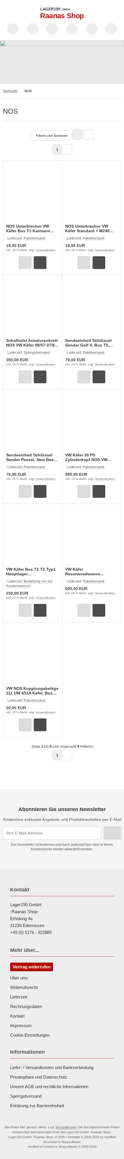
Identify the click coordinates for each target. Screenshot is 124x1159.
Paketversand (34, 238)
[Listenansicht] (89, 135)
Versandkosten (46, 250)
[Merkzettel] (72, 29)
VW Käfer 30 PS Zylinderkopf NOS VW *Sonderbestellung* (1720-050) (91, 457)
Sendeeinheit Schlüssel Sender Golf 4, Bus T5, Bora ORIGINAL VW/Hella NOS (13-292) (89, 342)
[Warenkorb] (91, 29)
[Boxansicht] (77, 135)
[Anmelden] (52, 29)
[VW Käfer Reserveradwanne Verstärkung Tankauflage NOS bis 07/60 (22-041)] (91, 536)
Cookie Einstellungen (30, 1035)
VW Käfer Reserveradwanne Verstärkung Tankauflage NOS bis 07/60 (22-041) (89, 571)
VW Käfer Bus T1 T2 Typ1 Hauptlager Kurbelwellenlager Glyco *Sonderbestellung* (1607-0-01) (31, 571)
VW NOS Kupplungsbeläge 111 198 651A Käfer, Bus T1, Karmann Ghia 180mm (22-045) (32, 690)
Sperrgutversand (37, 353)
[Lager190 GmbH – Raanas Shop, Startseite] (62, 62)
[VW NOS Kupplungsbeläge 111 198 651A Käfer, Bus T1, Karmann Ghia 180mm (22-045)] (32, 655)
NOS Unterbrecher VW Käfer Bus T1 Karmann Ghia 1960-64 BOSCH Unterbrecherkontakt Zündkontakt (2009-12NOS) (28, 228)
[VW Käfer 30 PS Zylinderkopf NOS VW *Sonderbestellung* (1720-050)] (91, 421)
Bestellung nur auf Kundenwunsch (29, 583)
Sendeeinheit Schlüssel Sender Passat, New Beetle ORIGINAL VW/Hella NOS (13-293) (32, 457)
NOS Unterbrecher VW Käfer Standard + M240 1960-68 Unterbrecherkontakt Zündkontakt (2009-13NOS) (87, 228)
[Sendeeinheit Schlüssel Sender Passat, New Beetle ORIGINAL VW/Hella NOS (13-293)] (32, 421)
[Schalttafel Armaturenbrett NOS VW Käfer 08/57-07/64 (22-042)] (32, 307)
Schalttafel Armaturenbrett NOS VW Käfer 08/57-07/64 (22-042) (32, 342)
